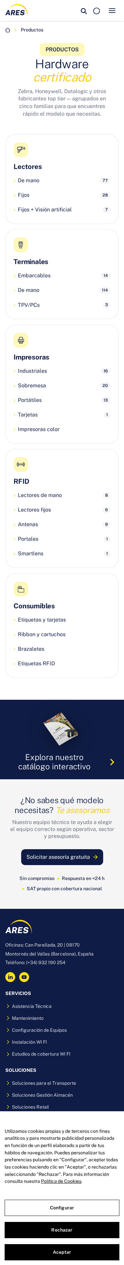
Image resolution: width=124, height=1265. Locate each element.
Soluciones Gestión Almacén (42, 1095)
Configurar (62, 1207)
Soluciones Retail (30, 1107)
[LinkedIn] (10, 977)
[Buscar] (84, 11)
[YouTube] (24, 977)
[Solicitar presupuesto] (96, 10)
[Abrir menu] (112, 10)
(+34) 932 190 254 (45, 962)
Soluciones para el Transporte (44, 1083)
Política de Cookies (61, 1181)
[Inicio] (7, 30)
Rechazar (61, 1230)
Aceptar (62, 1252)
